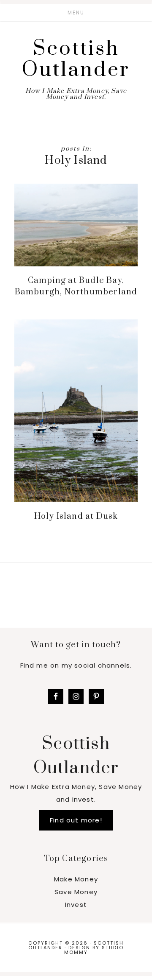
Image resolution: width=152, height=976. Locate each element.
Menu (76, 12)
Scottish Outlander (76, 59)
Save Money (76, 891)
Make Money (76, 879)
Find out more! (76, 820)
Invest (76, 904)
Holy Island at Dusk (76, 516)
